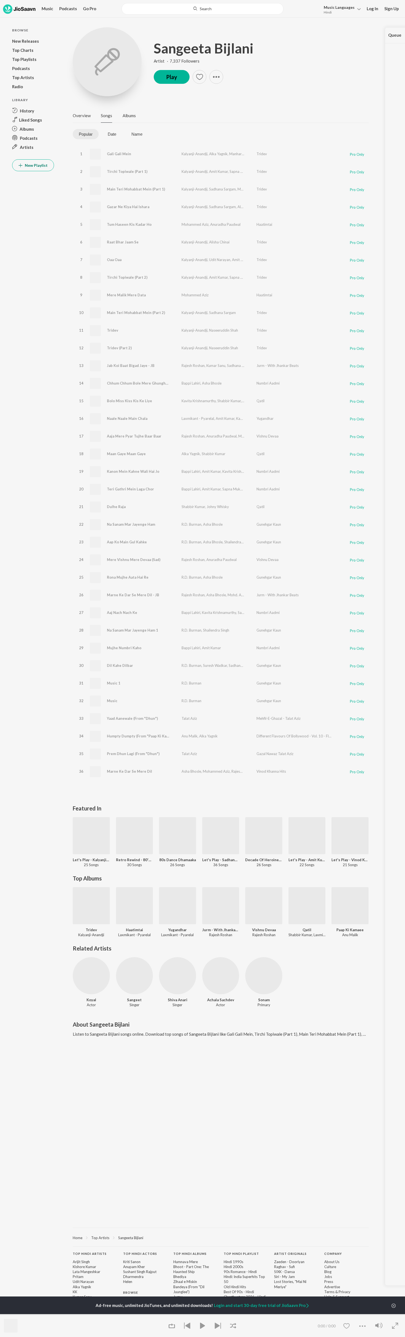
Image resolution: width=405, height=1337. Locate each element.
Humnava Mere (185, 1262)
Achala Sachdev (220, 1000)
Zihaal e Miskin (185, 1281)
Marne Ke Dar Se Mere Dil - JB (133, 595)
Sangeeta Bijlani (203, 48)
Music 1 (113, 683)
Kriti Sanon (132, 1262)
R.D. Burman (191, 524)
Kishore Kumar (84, 1266)
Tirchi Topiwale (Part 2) (127, 277)
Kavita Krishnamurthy (199, 401)
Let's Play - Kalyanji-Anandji (91, 860)
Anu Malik (190, 736)
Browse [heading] (130, 1292)
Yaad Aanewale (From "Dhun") (132, 718)
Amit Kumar (218, 171)
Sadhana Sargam (222, 189)
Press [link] (328, 1281)
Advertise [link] (332, 1287)
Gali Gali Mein (119, 154)
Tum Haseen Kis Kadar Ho (129, 224)
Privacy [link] (344, 1292)
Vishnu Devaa (267, 436)
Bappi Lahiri (191, 383)
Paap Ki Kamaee (350, 930)
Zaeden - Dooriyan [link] (289, 1262)
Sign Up (391, 8)
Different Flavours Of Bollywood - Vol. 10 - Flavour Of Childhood (308, 736)
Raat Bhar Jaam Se (123, 242)
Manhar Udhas (241, 154)
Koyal (91, 1000)
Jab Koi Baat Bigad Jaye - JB (131, 365)
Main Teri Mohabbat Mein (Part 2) (136, 312)
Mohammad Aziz (250, 189)
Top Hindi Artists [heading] (90, 1253)
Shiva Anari (177, 1000)
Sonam (264, 1000)
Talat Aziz (189, 718)
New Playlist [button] (36, 165)
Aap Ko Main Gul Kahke (127, 542)
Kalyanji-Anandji (194, 154)
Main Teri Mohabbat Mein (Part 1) (136, 189)
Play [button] (171, 77)
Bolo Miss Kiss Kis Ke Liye (129, 401)
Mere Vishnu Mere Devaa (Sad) (133, 559)
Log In (372, 8)
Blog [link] (327, 1271)
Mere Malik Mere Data (126, 295)
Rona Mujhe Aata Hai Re (127, 577)
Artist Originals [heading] (290, 1253)
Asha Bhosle (212, 383)
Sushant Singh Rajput (139, 1271)
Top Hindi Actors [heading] (140, 1253)
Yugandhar (265, 418)
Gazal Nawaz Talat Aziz (274, 753)
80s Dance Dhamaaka (177, 860)
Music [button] (47, 8)
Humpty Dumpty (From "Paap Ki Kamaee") (142, 736)
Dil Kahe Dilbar (120, 665)
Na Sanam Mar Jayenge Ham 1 (132, 630)
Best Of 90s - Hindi (239, 1292)
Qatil (260, 401)
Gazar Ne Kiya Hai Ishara (128, 207)
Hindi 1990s (233, 1262)
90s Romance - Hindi (240, 1271)
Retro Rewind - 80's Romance (134, 860)
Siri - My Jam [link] (284, 1276)
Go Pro (89, 8)
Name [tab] (136, 134)
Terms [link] (329, 1292)
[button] (341, 9)
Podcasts (68, 8)
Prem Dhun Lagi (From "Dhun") (133, 753)
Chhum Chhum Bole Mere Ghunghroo (139, 383)
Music (112, 701)
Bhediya (179, 1276)
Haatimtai (264, 224)
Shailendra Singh (237, 542)
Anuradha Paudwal (225, 224)
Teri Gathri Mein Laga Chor (130, 489)
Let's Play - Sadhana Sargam (220, 860)
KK (75, 1292)
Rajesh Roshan (193, 365)
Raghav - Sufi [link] (284, 1266)
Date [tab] (112, 134)
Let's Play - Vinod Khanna (350, 860)
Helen (127, 1281)
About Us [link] (331, 1262)
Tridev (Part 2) (119, 348)
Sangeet (134, 1000)
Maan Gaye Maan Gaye (126, 454)
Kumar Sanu (215, 365)
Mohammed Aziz (195, 224)
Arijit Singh (81, 1262)
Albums (129, 115)
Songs (106, 115)
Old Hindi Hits (235, 1287)
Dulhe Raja (116, 506)
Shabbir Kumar (229, 401)
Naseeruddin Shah (223, 330)
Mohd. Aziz (236, 595)
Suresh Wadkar (215, 665)
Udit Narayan (219, 259)
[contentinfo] (221, 1292)
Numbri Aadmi (268, 383)
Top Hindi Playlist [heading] (241, 1253)
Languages (339, 7)
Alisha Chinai (219, 242)
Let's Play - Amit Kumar (307, 860)
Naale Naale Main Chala (127, 418)
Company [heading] (333, 1253)
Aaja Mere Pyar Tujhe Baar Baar (134, 436)
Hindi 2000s (233, 1266)
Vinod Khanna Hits (271, 771)
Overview (82, 115)
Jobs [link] (328, 1276)
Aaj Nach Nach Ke (122, 612)
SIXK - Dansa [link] (284, 1271)
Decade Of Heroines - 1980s (263, 860)
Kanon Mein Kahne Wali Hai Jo (133, 471)
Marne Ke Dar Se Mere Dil (129, 771)
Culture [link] (330, 1266)
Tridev (261, 154)
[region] (221, 1237)
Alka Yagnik (218, 154)
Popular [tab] (86, 134)
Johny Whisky (218, 506)
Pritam (78, 1276)
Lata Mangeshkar (86, 1271)
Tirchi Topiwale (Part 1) (127, 171)
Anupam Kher (134, 1266)
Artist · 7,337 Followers (176, 60)
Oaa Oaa (114, 259)
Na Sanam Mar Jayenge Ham (131, 524)
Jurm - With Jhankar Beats (277, 365)
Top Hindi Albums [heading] (190, 1253)
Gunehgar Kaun (268, 524)
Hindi (328, 12)
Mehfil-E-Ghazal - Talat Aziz (278, 718)
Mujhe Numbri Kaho (124, 648)
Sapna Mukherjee (243, 171)
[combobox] (202, 8)
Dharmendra (133, 1276)
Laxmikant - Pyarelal (198, 418)
